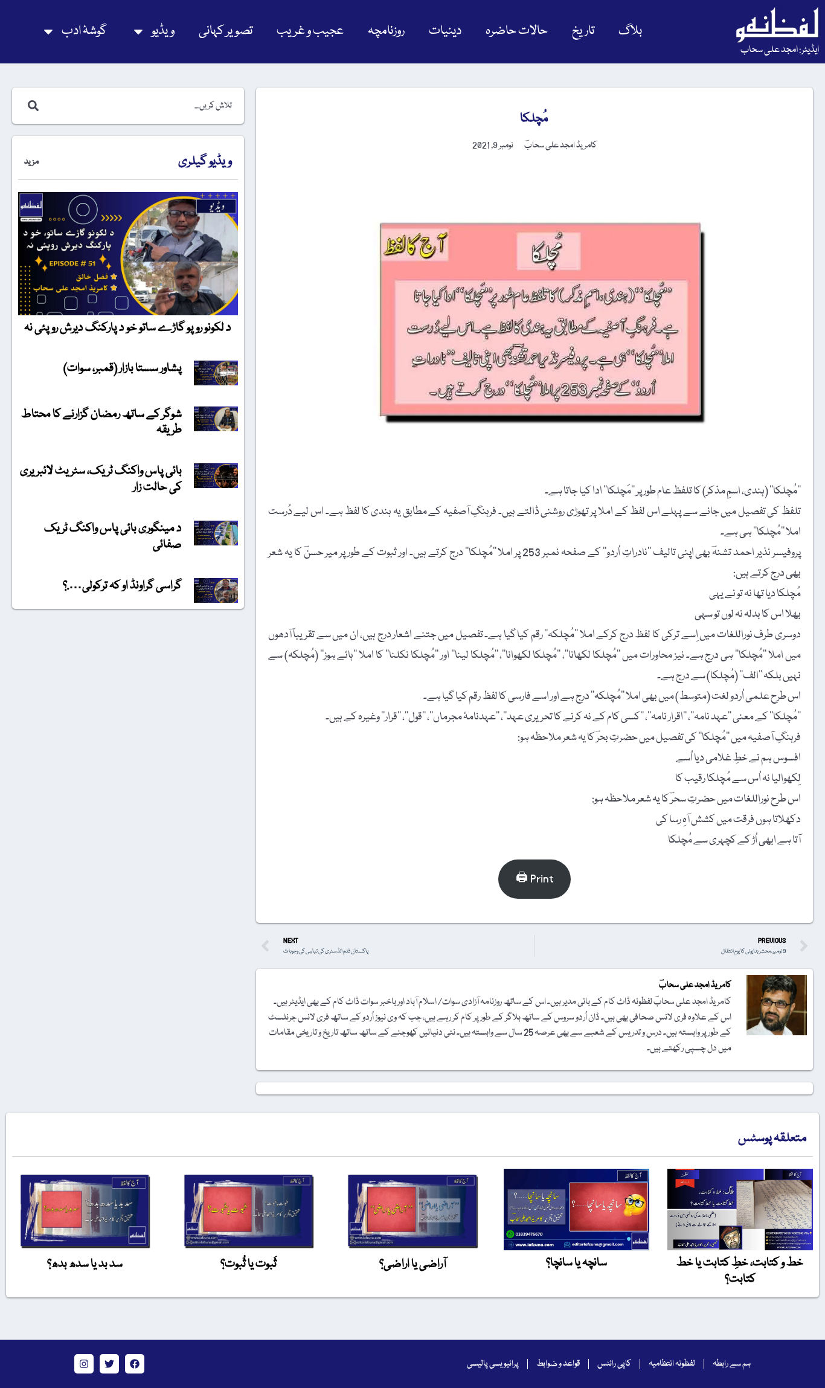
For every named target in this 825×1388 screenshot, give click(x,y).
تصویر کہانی (225, 31)
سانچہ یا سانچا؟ (576, 1263)
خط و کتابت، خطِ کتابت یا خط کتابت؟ (739, 1271)
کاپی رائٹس (614, 1363)
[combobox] (140, 106)
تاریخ (583, 31)
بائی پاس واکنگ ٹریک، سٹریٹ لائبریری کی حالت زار (101, 479)
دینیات (445, 31)
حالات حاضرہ (517, 31)
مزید (31, 162)
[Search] (30, 106)
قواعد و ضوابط (558, 1363)
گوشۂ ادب (84, 31)
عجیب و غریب (310, 31)
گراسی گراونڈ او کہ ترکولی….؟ (122, 586)
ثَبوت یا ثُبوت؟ (248, 1264)
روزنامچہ (386, 31)
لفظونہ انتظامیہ (672, 1363)
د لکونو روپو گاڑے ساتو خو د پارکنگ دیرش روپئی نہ (127, 328)
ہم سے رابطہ (732, 1363)
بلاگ (630, 31)
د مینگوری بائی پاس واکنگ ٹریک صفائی (113, 536)
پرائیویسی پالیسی (493, 1363)
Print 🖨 (534, 879)
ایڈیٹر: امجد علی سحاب (779, 50)
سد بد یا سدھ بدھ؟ (85, 1264)
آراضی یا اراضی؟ (412, 1264)
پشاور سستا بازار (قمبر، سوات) (122, 368)
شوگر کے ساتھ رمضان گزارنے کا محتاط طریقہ (101, 422)
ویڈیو (163, 31)
